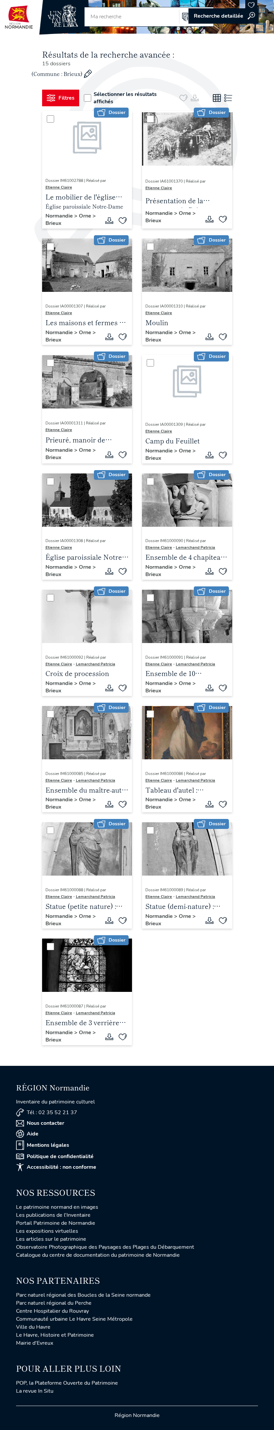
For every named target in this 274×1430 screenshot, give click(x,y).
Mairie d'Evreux (34, 1343)
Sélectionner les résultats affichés (125, 98)
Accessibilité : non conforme (61, 1167)
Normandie (59, 216)
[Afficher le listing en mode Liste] (228, 98)
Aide (32, 1133)
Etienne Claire (58, 187)
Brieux (53, 223)
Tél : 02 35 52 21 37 (52, 1112)
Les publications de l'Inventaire (53, 1215)
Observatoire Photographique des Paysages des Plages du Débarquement (105, 1247)
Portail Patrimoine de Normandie (55, 1223)
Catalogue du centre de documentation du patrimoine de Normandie (98, 1255)
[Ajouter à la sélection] (123, 220)
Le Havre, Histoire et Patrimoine (55, 1335)
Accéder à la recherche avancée (223, 16)
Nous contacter (45, 1123)
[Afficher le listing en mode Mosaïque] (217, 98)
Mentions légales (48, 1145)
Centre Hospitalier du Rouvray (52, 1311)
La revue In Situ (34, 1391)
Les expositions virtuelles (47, 1231)
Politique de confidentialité (60, 1156)
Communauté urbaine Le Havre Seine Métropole (74, 1319)
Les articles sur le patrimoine (51, 1239)
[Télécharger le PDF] (109, 220)
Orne (86, 216)
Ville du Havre (33, 1327)
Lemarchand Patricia (195, 547)
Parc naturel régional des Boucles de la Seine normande (83, 1295)
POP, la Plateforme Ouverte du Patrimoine (67, 1383)
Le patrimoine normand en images (57, 1207)
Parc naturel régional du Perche (54, 1303)
